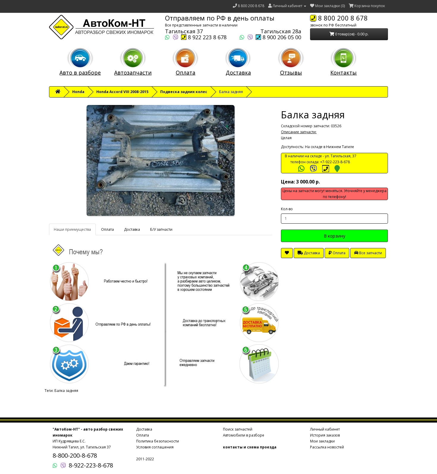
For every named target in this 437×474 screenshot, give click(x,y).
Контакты (343, 72)
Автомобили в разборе (243, 435)
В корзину (334, 236)
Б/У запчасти (161, 229)
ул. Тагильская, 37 (340, 155)
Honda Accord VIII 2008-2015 (122, 91)
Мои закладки (322, 441)
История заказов (325, 435)
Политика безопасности (157, 441)
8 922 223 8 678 (206, 37)
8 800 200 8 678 (251, 5)
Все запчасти (370, 252)
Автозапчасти (133, 72)
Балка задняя (66, 390)
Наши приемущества (72, 229)
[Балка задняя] (160, 160)
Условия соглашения (155, 447)
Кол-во (287, 208)
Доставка (238, 72)
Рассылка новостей (327, 447)
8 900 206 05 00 (281, 37)
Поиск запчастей (237, 429)
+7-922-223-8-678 (335, 161)
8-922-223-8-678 (91, 465)
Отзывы (291, 72)
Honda (78, 91)
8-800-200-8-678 (75, 455)
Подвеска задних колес (183, 91)
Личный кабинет (325, 429)
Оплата (185, 72)
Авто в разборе (80, 72)
